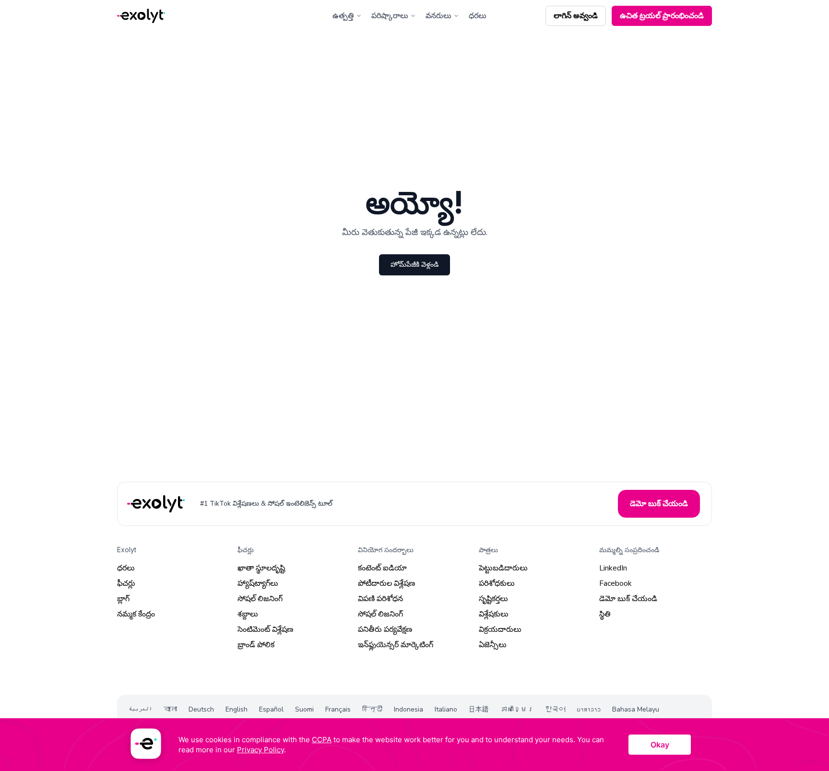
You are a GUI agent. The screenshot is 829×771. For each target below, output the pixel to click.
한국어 (555, 709)
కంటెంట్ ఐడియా (382, 568)
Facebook (615, 583)
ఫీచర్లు (126, 583)
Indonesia (408, 709)
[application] (414, 744)
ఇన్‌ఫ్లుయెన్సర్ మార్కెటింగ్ (395, 645)
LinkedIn (613, 568)
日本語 (479, 709)
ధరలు (477, 16)
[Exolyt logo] (141, 16)
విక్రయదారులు (500, 629)
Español (271, 709)
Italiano (446, 709)
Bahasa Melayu (635, 709)
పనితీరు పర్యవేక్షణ (385, 629)
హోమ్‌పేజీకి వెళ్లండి (414, 264)
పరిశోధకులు (497, 583)
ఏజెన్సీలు (493, 645)
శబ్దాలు (247, 614)
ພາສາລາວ (589, 709)
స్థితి (605, 614)
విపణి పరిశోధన (380, 598)
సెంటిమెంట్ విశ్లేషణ (265, 629)
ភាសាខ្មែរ (517, 709)
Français (338, 709)
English (236, 709)
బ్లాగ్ (123, 598)
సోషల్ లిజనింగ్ (260, 598)
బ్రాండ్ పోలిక (255, 645)
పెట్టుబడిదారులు (503, 568)
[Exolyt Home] (157, 504)
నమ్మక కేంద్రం (136, 614)
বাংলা (170, 709)
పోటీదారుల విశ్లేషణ (386, 583)
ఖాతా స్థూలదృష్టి (261, 568)
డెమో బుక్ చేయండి (628, 598)
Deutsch (201, 709)
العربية (140, 709)
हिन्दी (372, 709)
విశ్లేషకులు (494, 614)
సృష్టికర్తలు (493, 598)
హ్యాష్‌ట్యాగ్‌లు (257, 583)
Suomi (304, 709)
